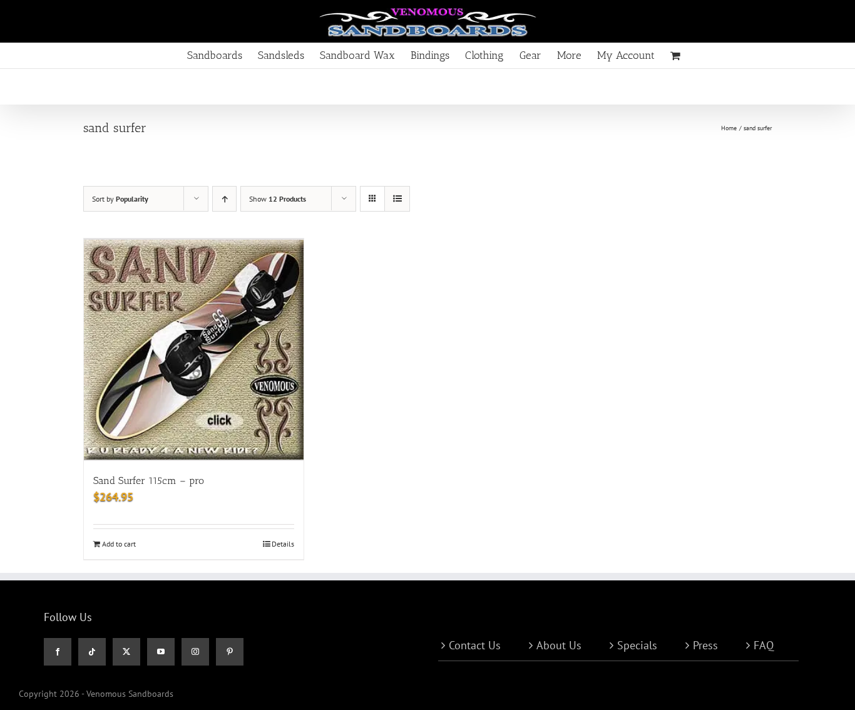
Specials (637, 645)
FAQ (764, 645)
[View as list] (397, 199)
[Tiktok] (92, 652)
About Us (558, 645)
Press (705, 645)
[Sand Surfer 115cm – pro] (194, 350)
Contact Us (475, 645)
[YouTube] (161, 652)
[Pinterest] (229, 652)
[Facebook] (57, 652)
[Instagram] (195, 652)
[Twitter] (126, 652)
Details (283, 543)
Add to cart (119, 543)
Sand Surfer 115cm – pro (148, 480)
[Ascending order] (224, 199)
